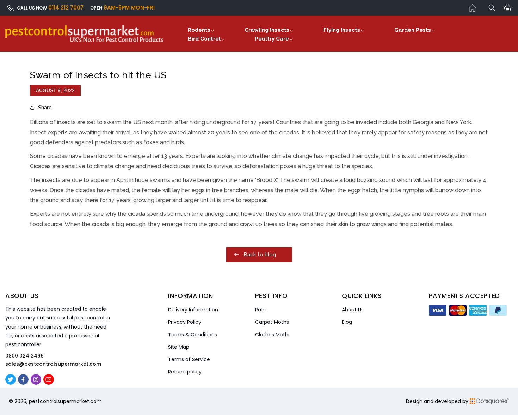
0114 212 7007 (66, 7)
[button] (492, 8)
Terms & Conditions (192, 334)
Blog (347, 321)
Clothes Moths (273, 334)
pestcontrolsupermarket (59, 401)
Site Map (178, 346)
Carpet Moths (272, 321)
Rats (260, 309)
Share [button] (45, 107)
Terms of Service (189, 359)
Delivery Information (193, 309)
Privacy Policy (184, 321)
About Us (353, 309)
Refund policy (185, 371)
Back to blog (259, 254)
